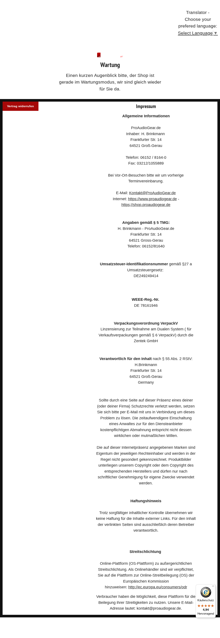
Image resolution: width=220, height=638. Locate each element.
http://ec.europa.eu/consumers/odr (157, 587)
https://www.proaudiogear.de (152, 199)
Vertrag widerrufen (20, 106)
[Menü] (213, 587)
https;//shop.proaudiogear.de (145, 204)
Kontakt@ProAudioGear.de (152, 193)
